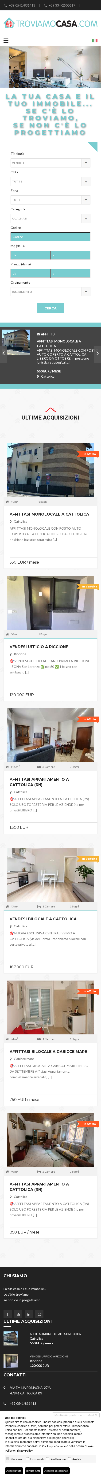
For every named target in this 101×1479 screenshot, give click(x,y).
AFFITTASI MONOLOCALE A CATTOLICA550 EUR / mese (67, 346)
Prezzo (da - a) (21, 264)
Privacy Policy (24, 1450)
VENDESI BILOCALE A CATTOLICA (43, 919)
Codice (16, 228)
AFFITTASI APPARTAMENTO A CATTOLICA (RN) (39, 782)
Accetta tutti (14, 1470)
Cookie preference (54, 1446)
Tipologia (17, 154)
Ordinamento (20, 282)
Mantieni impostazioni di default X (75, 1415)
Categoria (18, 209)
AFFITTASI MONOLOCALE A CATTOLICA (49, 514)
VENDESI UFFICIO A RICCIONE (39, 647)
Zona (14, 191)
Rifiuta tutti (33, 1470)
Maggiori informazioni (50, 474)
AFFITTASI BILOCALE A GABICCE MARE (48, 1051)
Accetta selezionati (56, 1470)
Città (14, 172)
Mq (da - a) (18, 246)
